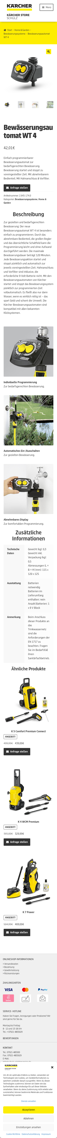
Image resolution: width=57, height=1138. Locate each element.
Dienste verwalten (28, 1101)
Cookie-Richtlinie (13, 1134)
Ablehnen (28, 1118)
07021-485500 (13, 1052)
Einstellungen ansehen (28, 1127)
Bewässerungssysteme (14, 33)
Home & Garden (21, 30)
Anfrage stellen (19, 187)
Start (9, 30)
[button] (52, 1067)
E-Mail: (6, 1058)
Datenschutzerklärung (31, 1134)
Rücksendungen (11, 973)
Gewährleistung (11, 970)
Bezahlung (9, 967)
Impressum (46, 1134)
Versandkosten (11, 964)
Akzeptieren (28, 1109)
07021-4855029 (15, 1032)
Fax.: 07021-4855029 (12, 1055)
